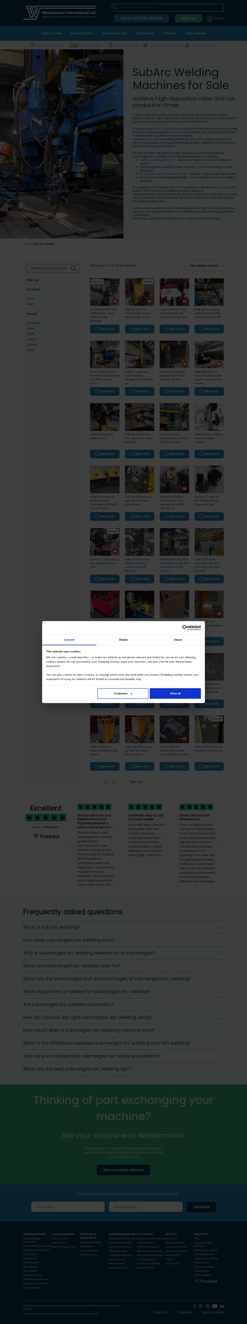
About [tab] (178, 639)
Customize (121, 693)
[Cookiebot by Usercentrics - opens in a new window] (185, 628)
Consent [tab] (69, 639)
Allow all (175, 693)
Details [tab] (123, 639)
